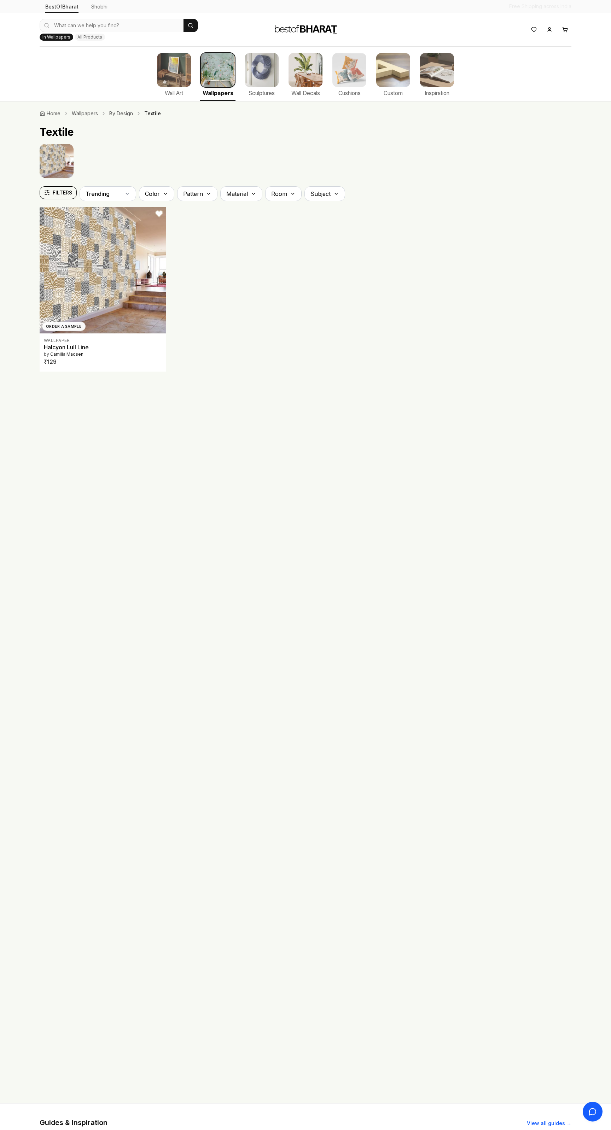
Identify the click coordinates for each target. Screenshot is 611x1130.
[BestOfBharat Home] (305, 28)
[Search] (191, 25)
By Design (121, 113)
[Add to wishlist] (159, 214)
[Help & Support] (593, 1112)
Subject (320, 193)
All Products (89, 37)
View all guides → (549, 1123)
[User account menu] (549, 29)
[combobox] (112, 25)
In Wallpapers (56, 37)
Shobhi (99, 7)
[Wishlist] (534, 29)
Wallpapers (85, 113)
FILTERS (62, 193)
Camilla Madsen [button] (66, 354)
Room (279, 193)
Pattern (193, 193)
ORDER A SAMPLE (64, 326)
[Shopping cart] (565, 29)
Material (237, 193)
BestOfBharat (61, 7)
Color (152, 193)
